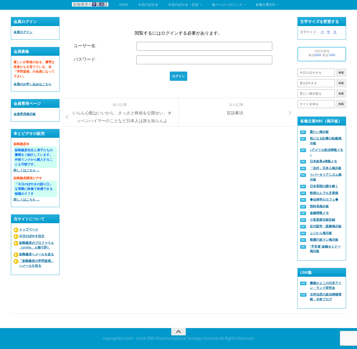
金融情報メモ (319, 213)
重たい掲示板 (319, 132)
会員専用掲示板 (25, 114)
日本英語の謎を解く (324, 186)
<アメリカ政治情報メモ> (326, 152)
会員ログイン (23, 32)
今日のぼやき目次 (31, 236)
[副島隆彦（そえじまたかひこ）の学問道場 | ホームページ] (90, 4)
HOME (123, 5)
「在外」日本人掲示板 (325, 168)
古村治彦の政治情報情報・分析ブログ (325, 297)
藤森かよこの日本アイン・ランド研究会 (325, 285)
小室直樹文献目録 (322, 219)
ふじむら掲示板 (321, 233)
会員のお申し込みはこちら (32, 84)
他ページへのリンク (227, 5)
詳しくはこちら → (27, 170)
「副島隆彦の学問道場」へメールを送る (36, 263)
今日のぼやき (148, 5)
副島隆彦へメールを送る (36, 254)
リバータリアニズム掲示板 (325, 177)
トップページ (28, 229)
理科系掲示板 (319, 206)
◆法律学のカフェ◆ (324, 199)
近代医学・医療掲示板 (325, 226)
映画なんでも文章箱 (324, 193)
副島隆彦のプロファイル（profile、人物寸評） (36, 245)
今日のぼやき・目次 (183, 5)
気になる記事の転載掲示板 (325, 141)
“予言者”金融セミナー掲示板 (325, 249)
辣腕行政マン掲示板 (324, 239)
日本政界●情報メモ (323, 161)
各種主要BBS (265, 5)
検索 (341, 72)
